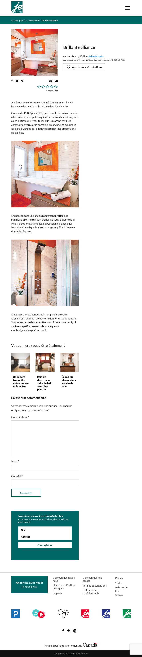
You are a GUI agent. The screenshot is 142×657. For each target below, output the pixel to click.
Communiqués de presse (92, 579)
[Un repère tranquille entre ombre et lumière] (20, 362)
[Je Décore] (17, 8)
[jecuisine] (85, 613)
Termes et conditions (95, 585)
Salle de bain (34, 20)
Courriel (17, 476)
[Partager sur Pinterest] (22, 81)
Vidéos (119, 595)
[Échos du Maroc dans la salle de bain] (69, 362)
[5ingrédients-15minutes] (38, 613)
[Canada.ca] (90, 645)
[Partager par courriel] (56, 81)
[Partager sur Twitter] (17, 81)
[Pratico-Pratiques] (15, 613)
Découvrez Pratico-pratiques (64, 586)
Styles (118, 583)
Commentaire (20, 417)
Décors (23, 20)
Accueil (14, 20)
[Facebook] (63, 630)
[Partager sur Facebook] (12, 81)
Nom (15, 461)
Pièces (119, 578)
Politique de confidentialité (91, 591)
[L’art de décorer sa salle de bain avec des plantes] (45, 362)
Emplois (57, 593)
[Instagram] (74, 630)
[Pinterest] (68, 630)
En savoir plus (29, 584)
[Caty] (63, 613)
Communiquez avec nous (64, 579)
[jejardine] (127, 613)
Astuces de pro (121, 589)
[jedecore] (106, 613)
